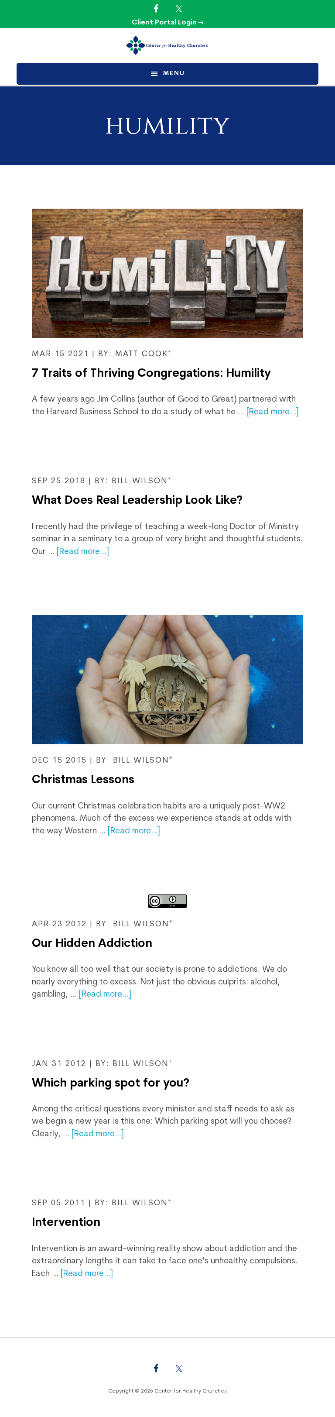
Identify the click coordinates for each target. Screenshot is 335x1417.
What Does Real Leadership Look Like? (137, 501)
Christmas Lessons (83, 780)
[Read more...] (272, 412)
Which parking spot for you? (110, 1084)
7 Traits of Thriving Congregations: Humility (151, 374)
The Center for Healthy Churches (167, 45)
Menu (174, 73)
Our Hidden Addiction (92, 944)
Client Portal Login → (168, 22)
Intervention (66, 1223)
